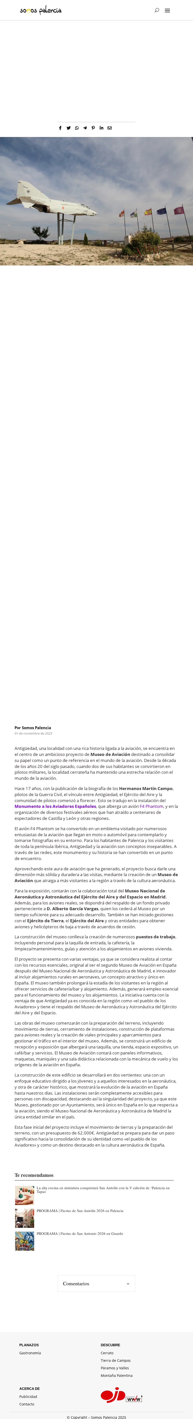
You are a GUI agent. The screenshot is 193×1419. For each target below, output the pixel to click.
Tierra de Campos (116, 1361)
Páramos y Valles (115, 1368)
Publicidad (28, 1397)
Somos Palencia (36, 727)
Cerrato (107, 1353)
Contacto (26, 1404)
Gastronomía (30, 1353)
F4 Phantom (151, 806)
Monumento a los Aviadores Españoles (55, 806)
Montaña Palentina (117, 1376)
